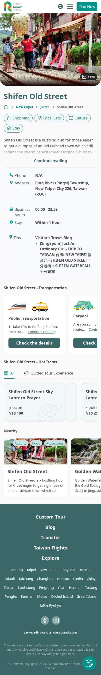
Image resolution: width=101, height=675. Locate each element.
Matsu (42, 596)
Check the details (34, 343)
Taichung (26, 578)
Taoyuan (68, 569)
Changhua (45, 578)
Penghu (11, 596)
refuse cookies (63, 650)
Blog (50, 527)
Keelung (16, 569)
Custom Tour (51, 517)
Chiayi (92, 578)
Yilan (61, 587)
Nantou (63, 578)
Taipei (31, 569)
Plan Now (86, 6)
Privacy (39, 650)
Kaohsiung (26, 587)
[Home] (6, 107)
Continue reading (50, 160)
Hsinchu (85, 569)
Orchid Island (62, 596)
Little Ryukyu (50, 605)
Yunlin (78, 578)
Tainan (9, 587)
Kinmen (27, 596)
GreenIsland (86, 596)
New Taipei (24, 107)
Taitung (91, 587)
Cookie (23, 650)
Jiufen (45, 107)
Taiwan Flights (50, 548)
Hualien (75, 587)
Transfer (50, 537)
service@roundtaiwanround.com (50, 632)
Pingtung (46, 587)
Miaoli (10, 578)
